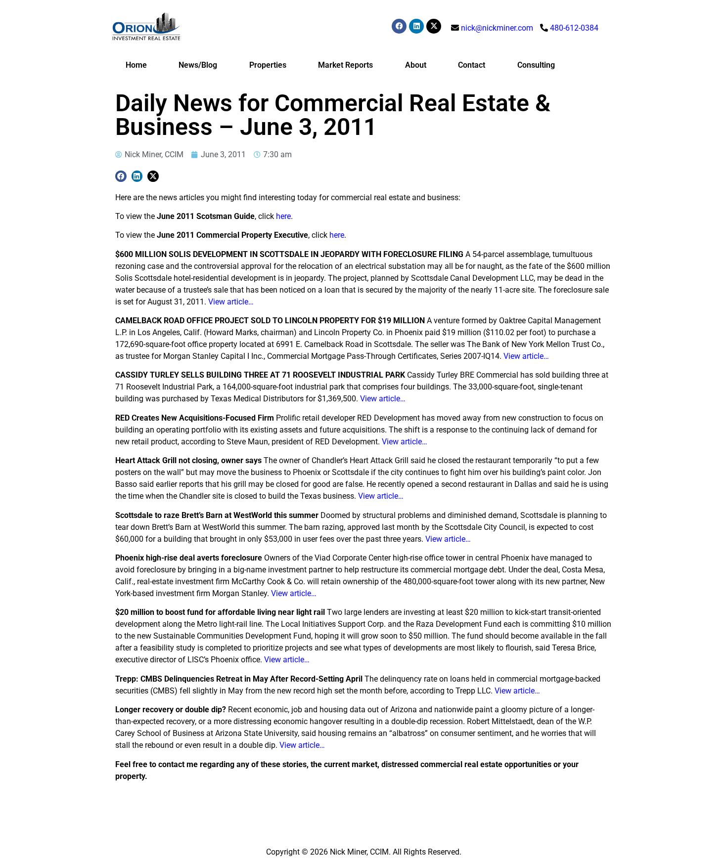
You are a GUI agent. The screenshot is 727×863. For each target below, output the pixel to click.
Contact (471, 65)
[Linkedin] (416, 26)
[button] (121, 176)
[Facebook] (399, 26)
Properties (267, 65)
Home (136, 65)
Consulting (536, 65)
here (283, 216)
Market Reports (345, 65)
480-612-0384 (574, 28)
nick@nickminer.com (497, 28)
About (415, 65)
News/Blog (198, 65)
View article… (231, 301)
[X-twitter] (433, 26)
